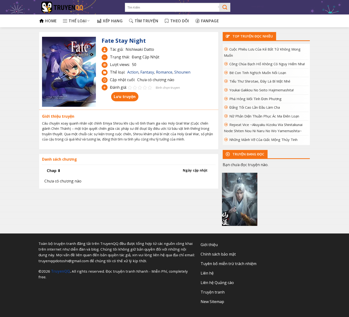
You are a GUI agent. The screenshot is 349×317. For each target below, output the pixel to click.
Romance (164, 72)
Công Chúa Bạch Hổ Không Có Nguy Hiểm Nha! (267, 63)
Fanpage (210, 20)
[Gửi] (225, 7)
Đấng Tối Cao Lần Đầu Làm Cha (254, 107)
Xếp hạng (113, 20)
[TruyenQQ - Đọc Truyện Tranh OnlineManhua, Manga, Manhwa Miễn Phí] (78, 7)
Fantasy (147, 72)
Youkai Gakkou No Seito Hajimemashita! (261, 90)
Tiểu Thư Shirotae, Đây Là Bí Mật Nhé (259, 81)
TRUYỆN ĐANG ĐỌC (247, 154)
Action (132, 72)
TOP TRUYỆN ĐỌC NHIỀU (252, 36)
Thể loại (77, 20)
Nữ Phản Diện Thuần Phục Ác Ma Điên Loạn (264, 116)
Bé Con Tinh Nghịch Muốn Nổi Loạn (257, 72)
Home (51, 20)
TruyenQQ (60, 271)
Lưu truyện (125, 96)
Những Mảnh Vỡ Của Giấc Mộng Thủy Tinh (263, 139)
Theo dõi (179, 20)
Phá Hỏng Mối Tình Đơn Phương (255, 98)
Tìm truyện (146, 20)
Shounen (182, 72)
